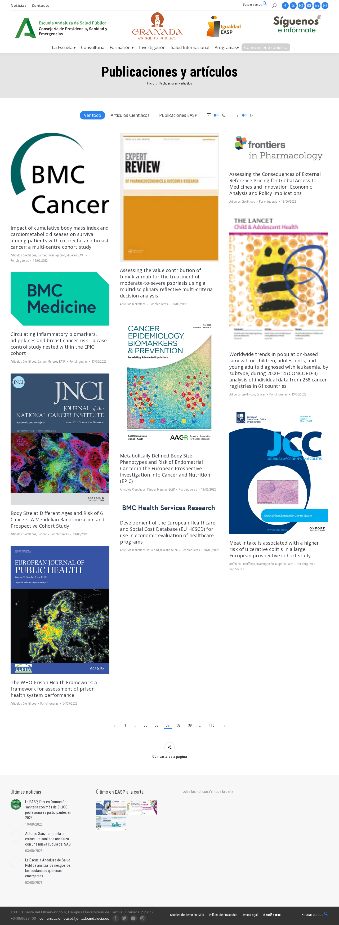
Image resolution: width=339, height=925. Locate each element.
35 (145, 725)
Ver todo (92, 115)
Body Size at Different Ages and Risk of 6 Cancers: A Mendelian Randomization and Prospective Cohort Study (57, 519)
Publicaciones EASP (178, 115)
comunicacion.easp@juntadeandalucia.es (74, 918)
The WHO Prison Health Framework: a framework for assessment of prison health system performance (54, 688)
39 (190, 725)
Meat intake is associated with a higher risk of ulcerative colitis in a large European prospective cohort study (274, 549)
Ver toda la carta (221, 791)
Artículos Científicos (130, 115)
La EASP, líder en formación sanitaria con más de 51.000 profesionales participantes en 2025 (48, 810)
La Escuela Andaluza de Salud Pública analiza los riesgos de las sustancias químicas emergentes (47, 868)
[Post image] (16, 804)
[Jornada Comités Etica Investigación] (103, 808)
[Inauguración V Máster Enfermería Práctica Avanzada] (103, 823)
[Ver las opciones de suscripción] (297, 24)
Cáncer (42, 255)
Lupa (60, 176)
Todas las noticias (195, 791)
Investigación (56, 255)
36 (156, 725)
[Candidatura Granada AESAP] (157, 38)
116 (212, 725)
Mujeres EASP (75, 255)
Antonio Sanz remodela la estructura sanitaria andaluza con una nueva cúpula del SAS (48, 838)
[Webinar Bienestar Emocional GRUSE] (150, 808)
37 (168, 725)
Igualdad (153, 550)
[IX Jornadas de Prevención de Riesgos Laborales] (119, 823)
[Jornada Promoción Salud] (119, 808)
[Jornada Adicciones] (134, 808)
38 (179, 725)
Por (20, 261)
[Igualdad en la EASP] (232, 26)
